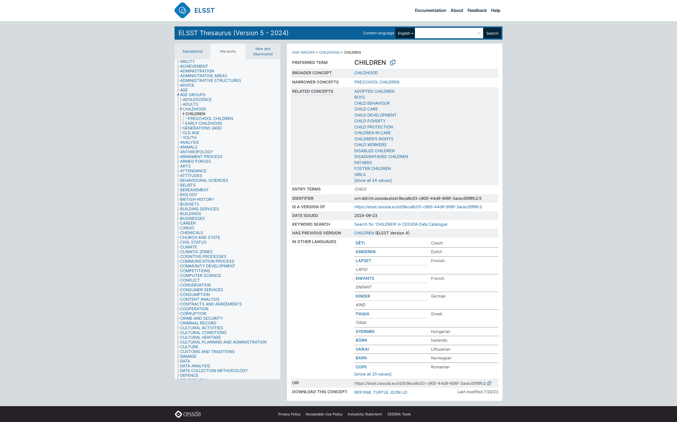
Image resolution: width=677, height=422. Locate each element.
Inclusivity (365, 414)
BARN (361, 357)
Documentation (430, 10)
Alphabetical (192, 51)
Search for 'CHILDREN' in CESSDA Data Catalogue (400, 224)
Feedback (477, 10)
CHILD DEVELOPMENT (375, 115)
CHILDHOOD (329, 52)
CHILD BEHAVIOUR (372, 103)
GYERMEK (365, 331)
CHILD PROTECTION (373, 126)
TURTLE (380, 392)
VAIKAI (362, 349)
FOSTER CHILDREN (372, 168)
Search (492, 33)
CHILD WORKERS (370, 144)
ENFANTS (365, 278)
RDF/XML (363, 392)
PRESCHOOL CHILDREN (376, 82)
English (404, 33)
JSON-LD (398, 392)
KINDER (363, 296)
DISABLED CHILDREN (374, 150)
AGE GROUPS (303, 52)
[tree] (227, 219)
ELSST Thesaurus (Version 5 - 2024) (234, 33)
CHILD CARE (366, 109)
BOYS (359, 97)
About (457, 10)
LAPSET (363, 260)
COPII (361, 366)
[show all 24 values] (373, 180)
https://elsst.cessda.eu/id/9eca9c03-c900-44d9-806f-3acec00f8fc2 (418, 206)
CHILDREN (364, 232)
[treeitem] (190, 61)
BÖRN (361, 340)
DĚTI (360, 242)
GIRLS (360, 174)
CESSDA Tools (399, 414)
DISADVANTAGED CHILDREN (381, 156)
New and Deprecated (263, 51)
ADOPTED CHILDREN (374, 91)
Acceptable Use (324, 414)
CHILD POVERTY (370, 120)
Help (495, 10)
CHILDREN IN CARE (372, 132)
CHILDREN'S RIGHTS (374, 138)
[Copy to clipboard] (392, 63)
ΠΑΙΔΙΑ (362, 313)
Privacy (289, 414)
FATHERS (363, 162)
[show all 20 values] (372, 374)
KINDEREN (366, 251)
